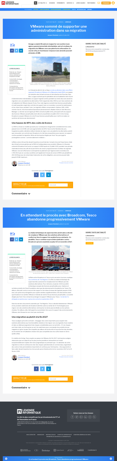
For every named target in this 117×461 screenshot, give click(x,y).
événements (61, 3)
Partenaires (91, 3)
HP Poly (36, 9)
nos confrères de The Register (38, 279)
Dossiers (52, 3)
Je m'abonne (89, 54)
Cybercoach (66, 9)
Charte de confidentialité (64, 434)
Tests (74, 9)
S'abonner (106, 3)
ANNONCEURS (40, 434)
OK (70, 185)
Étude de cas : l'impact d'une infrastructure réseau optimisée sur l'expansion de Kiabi (15, 74)
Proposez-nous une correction (66, 162)
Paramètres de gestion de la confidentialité (58, 436)
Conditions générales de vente (82, 434)
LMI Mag (89, 9)
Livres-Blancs (80, 3)
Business (60, 22)
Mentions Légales (51, 434)
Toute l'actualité (51, 22)
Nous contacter (30, 434)
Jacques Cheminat (24, 163)
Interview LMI (81, 9)
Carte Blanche (44, 9)
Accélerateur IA (56, 9)
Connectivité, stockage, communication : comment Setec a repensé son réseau (15, 81)
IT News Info (44, 422)
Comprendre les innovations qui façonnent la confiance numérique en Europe (16, 88)
